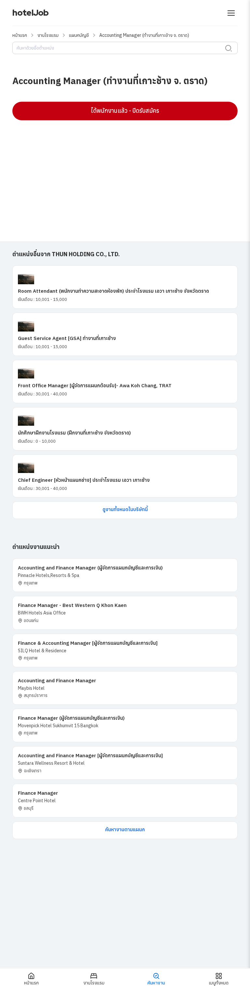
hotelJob (30, 12)
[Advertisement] (124, 172)
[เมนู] (231, 13)
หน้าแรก (19, 35)
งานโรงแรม (48, 35)
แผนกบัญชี (79, 35)
